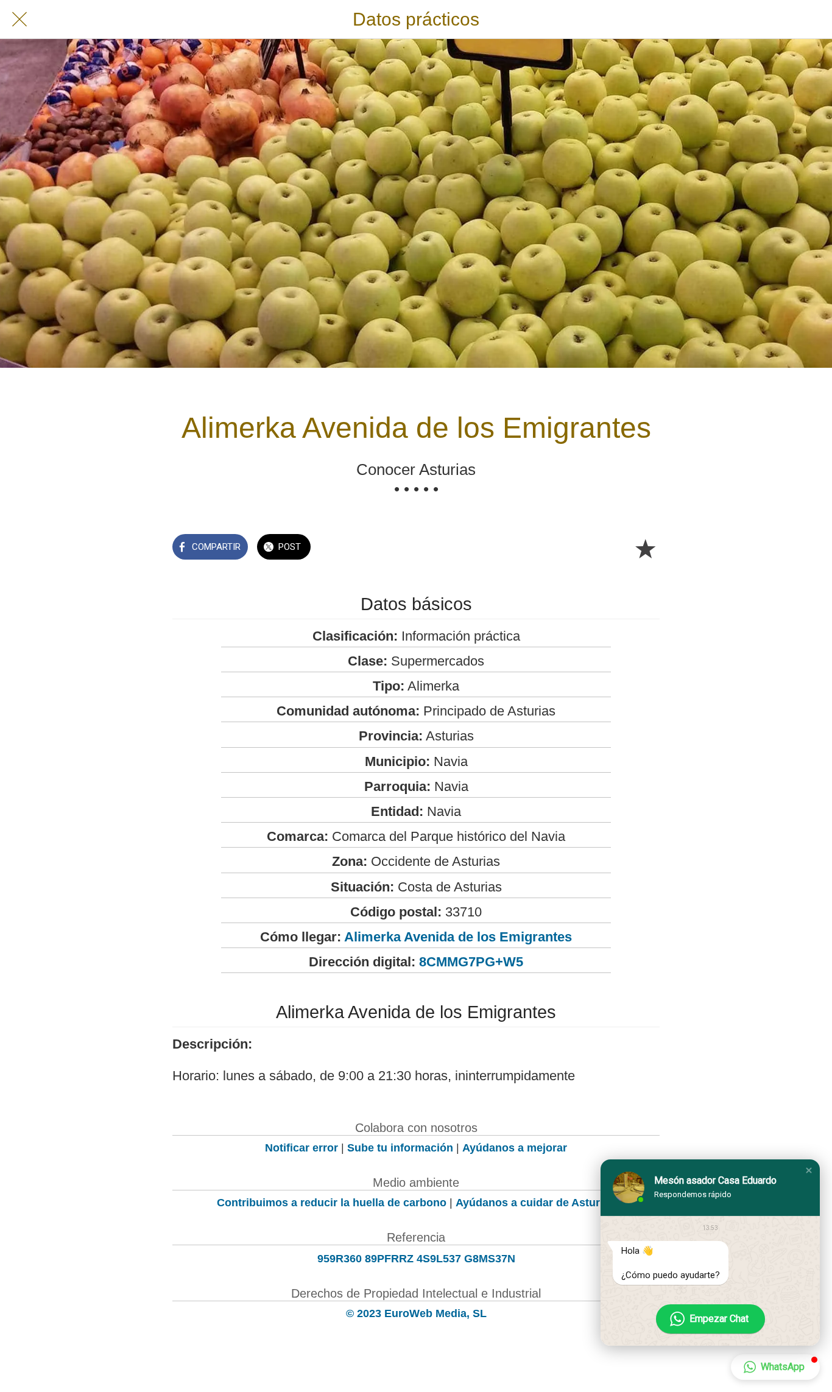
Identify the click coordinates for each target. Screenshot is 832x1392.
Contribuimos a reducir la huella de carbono (331, 1203)
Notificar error (301, 1148)
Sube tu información (400, 1148)
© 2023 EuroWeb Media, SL (416, 1313)
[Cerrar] (19, 19)
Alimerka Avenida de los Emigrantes (458, 936)
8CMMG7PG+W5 (471, 961)
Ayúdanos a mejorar (514, 1148)
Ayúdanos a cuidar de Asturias (535, 1203)
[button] (809, 1170)
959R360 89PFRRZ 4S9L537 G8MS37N (416, 1259)
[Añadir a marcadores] (645, 548)
